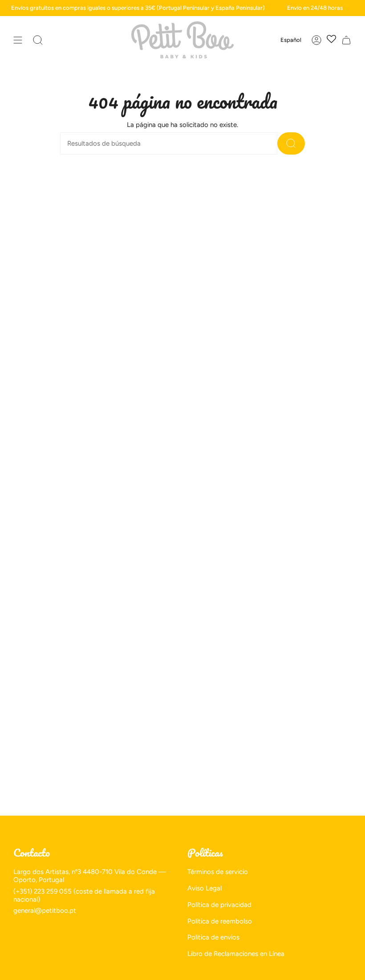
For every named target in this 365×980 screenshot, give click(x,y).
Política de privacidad (219, 905)
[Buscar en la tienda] (291, 143)
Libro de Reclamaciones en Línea (235, 954)
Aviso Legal (204, 888)
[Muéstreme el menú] (18, 39)
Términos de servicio (217, 872)
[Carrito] (346, 39)
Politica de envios (213, 937)
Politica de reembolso (219, 921)
